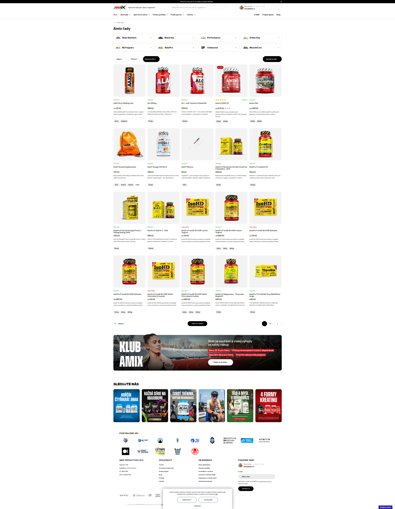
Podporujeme (163, 471)
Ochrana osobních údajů (207, 475)
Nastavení (197, 506)
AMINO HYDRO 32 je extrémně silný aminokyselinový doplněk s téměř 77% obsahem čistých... (231, 114)
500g (218, 248)
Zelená (130, 185)
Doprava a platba (204, 468)
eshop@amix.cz (249, 9)
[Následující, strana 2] (277, 323)
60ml (116, 121)
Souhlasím (208, 500)
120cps (184, 121)
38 (270, 324)
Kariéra (161, 481)
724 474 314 (248, 6)
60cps (150, 121)
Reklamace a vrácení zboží (208, 478)
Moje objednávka (204, 465)
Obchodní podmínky (205, 481)
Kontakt (161, 478)
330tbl (252, 121)
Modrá (123, 185)
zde (216, 494)
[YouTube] (274, 495)
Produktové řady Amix (166, 468)
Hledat (223, 7)
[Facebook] (262, 495)
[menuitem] (116, 14)
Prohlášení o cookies (206, 471)
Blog (160, 475)
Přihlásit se (246, 489)
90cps (150, 185)
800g (225, 248)
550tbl (225, 121)
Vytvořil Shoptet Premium (124, 504)
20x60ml (124, 121)
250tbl (218, 121)
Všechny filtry (150, 59)
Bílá (116, 185)
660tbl (259, 121)
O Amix (161, 465)
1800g (232, 248)
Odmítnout (186, 500)
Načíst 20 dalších (197, 323)
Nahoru (121, 324)
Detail (129, 91)
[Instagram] (268, 495)
